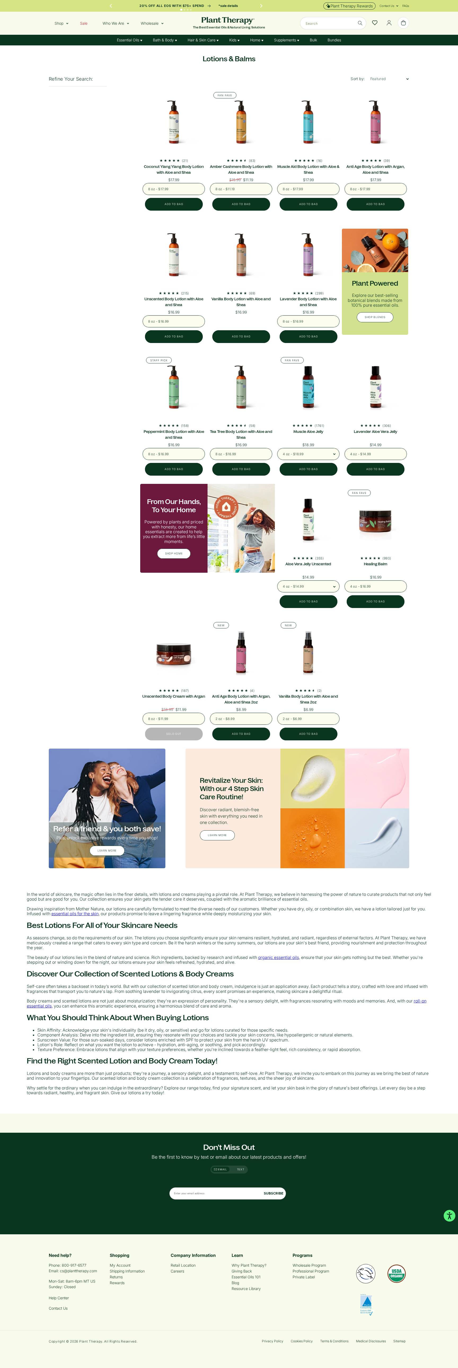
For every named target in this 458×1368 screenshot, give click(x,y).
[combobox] (333, 23)
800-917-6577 (74, 1265)
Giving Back (242, 1271)
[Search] (360, 23)
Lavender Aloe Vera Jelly (375, 431)
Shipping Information (127, 1271)
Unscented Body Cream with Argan (173, 696)
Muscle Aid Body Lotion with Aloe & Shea (308, 169)
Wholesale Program (309, 1265)
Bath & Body (164, 40)
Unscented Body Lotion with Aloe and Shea (173, 302)
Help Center (59, 1298)
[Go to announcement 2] (184, 10)
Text (240, 1169)
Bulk (313, 40)
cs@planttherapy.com (78, 1271)
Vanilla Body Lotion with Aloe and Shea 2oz (308, 699)
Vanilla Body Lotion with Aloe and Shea (241, 302)
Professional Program (311, 1271)
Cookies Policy (302, 1341)
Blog (235, 1282)
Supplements (285, 40)
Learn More (107, 850)
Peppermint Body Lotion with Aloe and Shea (174, 434)
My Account (120, 1265)
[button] (387, 6)
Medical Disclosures (371, 1341)
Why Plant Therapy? (249, 1265)
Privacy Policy (272, 1341)
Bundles (334, 40)
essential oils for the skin (75, 913)
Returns (116, 1277)
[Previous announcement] (111, 6)
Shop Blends (375, 317)
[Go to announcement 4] (191, 10)
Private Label (304, 1277)
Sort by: (358, 78)
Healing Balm (375, 564)
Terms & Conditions (334, 1341)
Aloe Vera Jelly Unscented (308, 564)
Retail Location (183, 1265)
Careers (177, 1271)
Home (255, 40)
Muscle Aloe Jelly (308, 431)
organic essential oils (278, 957)
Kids (233, 40)
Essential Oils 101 (246, 1277)
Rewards (117, 1282)
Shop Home (174, 553)
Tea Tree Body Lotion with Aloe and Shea (241, 434)
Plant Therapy (90, 1341)
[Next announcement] (261, 6)
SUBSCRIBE (273, 1193)
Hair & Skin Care (202, 40)
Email (222, 1169)
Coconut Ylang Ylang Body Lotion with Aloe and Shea (174, 169)
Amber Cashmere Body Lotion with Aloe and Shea (241, 169)
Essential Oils (128, 40)
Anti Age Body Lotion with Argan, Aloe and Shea (375, 169)
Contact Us (58, 1308)
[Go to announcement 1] (181, 10)
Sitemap (399, 1341)
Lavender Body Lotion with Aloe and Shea (308, 302)
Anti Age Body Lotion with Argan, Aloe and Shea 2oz (241, 699)
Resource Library (246, 1288)
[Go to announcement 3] (187, 10)
